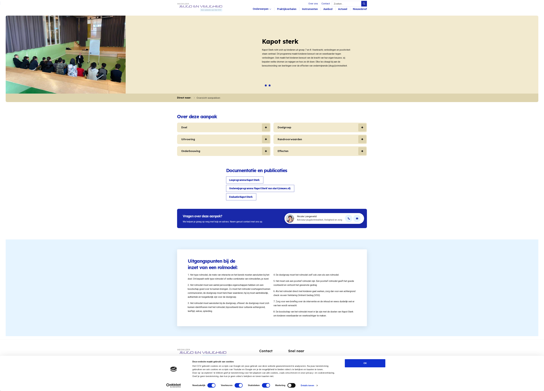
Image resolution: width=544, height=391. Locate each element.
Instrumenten (310, 9)
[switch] (239, 385)
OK (365, 363)
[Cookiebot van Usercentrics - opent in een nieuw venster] (173, 385)
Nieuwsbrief (360, 9)
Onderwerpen (260, 11)
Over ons (313, 3)
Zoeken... (338, 3)
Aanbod (327, 9)
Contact (325, 3)
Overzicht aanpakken (208, 97)
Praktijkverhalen (286, 9)
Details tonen (307, 385)
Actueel (342, 9)
